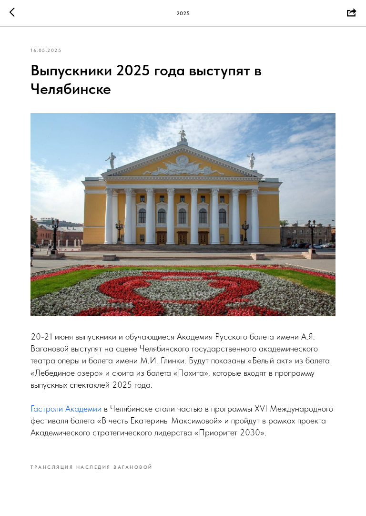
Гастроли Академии (66, 408)
